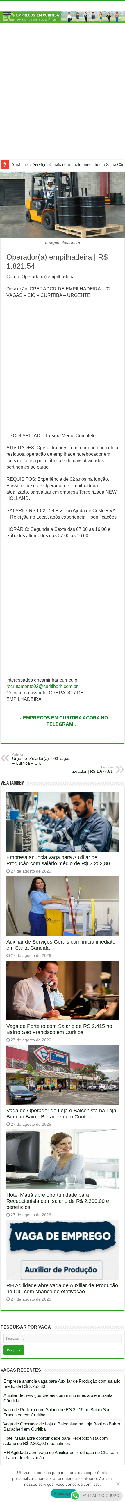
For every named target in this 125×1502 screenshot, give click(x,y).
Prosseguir (64, 1493)
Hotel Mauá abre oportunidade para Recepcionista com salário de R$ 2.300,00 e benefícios (57, 1201)
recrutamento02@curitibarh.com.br (42, 686)
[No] (118, 1484)
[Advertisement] (62, 98)
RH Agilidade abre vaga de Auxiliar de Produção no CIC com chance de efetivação (62, 1288)
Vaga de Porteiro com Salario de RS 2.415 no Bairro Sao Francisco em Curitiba (59, 1029)
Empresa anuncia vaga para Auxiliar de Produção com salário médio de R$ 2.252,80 (58, 860)
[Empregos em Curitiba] (62, 17)
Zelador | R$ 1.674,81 (92, 769)
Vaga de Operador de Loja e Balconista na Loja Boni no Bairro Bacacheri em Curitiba (61, 1114)
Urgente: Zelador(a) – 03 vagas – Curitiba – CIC (41, 759)
